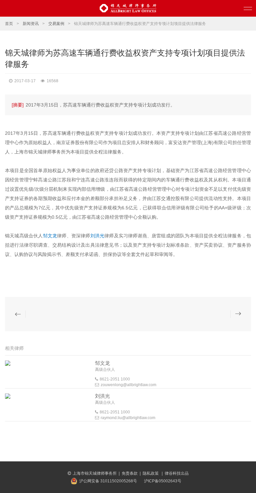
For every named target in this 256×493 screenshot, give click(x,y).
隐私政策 (151, 473)
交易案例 (56, 23)
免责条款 (130, 473)
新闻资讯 (31, 23)
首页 (9, 23)
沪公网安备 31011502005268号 (108, 481)
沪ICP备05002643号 (162, 481)
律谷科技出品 (177, 473)
